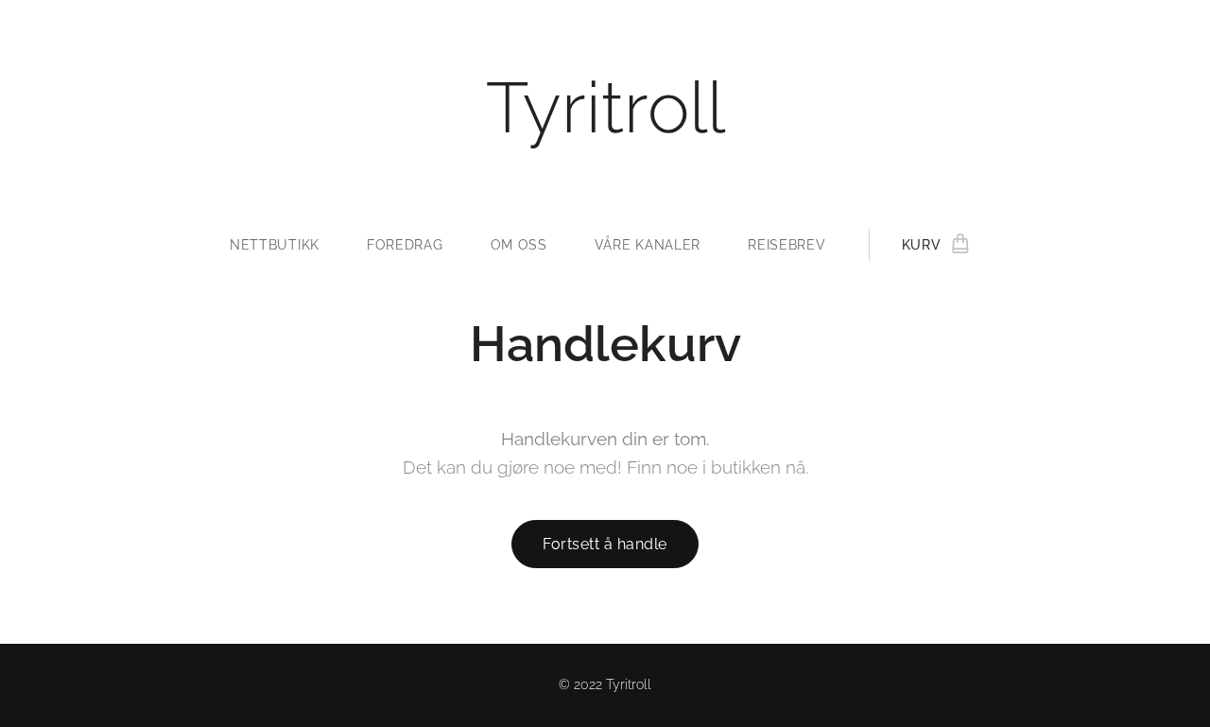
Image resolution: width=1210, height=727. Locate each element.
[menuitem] (286, 244)
